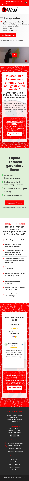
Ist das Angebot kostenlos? (14, 240)
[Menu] (25, 9)
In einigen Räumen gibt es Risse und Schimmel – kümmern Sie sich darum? (14, 252)
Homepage (14, 459)
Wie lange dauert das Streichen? (12, 282)
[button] (14, 55)
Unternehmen (14, 462)
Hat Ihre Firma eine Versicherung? (11, 295)
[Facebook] (11, 435)
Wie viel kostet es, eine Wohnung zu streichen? (13, 245)
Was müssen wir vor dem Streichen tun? (13, 268)
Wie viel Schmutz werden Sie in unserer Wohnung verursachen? (15, 275)
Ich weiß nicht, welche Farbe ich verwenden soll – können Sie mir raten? (15, 260)
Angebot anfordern (8, 35)
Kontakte (14, 470)
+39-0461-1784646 (17, 4)
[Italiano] (26, 2)
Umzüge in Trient (14, 467)
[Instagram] (14, 435)
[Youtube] (18, 435)
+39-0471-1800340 (17, 1)
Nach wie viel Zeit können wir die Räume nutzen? (15, 288)
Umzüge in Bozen (14, 464)
